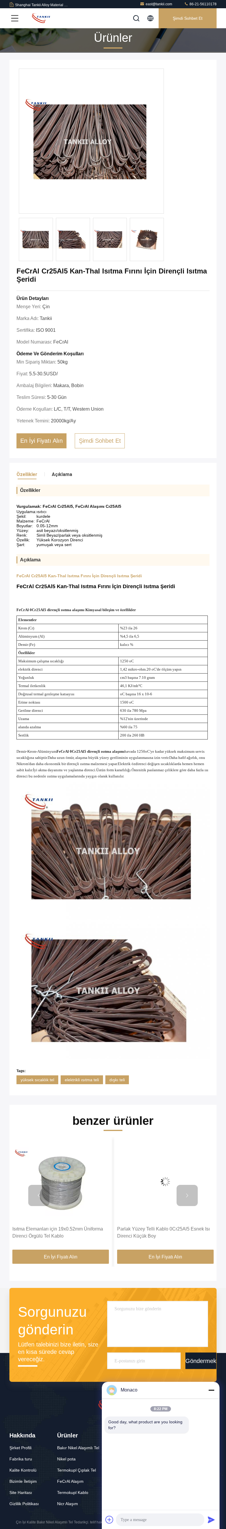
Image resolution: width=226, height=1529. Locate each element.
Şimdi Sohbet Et (187, 18)
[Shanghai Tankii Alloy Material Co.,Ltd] (40, 18)
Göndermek (200, 1360)
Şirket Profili (20, 1447)
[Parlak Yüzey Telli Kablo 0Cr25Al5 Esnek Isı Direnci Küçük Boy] (165, 1181)
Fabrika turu (20, 1459)
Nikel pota (66, 1459)
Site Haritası (20, 1492)
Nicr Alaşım (67, 1503)
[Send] (211, 1519)
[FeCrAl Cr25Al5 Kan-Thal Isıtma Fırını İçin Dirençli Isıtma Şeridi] (91, 141)
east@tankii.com (159, 4)
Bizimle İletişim (23, 1481)
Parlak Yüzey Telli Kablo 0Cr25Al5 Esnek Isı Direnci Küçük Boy (163, 1232)
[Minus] (211, 1390)
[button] (38, 1195)
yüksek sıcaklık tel (37, 1079)
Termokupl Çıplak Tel (76, 1470)
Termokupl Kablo (72, 1492)
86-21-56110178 (203, 4)
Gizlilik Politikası (24, 1503)
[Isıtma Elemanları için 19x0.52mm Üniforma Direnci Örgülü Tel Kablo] (60, 1181)
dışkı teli (117, 1079)
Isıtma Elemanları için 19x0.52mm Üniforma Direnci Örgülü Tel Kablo (57, 1232)
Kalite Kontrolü (22, 1470)
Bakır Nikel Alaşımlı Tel (78, 1447)
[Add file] (109, 1519)
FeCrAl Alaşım (70, 1481)
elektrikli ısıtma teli (82, 1079)
